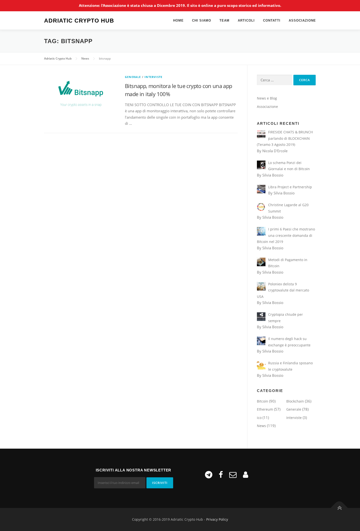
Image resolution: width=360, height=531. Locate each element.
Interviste (153, 77)
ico (259, 417)
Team (224, 20)
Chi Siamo (201, 20)
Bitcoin (262, 401)
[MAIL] (233, 474)
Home (178, 20)
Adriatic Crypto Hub (79, 21)
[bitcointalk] (245, 474)
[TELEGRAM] (208, 474)
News (261, 425)
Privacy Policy (217, 519)
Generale (133, 77)
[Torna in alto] (339, 508)
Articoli (246, 20)
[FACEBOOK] (221, 474)
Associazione (302, 20)
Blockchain (295, 401)
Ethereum (265, 409)
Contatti (271, 20)
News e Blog (267, 98)
